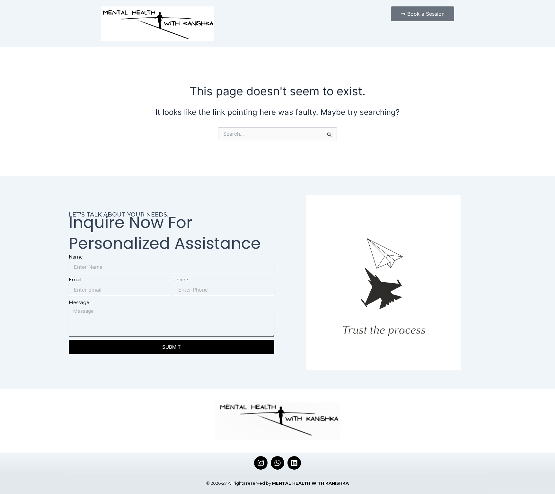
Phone (180, 280)
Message (79, 302)
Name (76, 257)
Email (75, 280)
